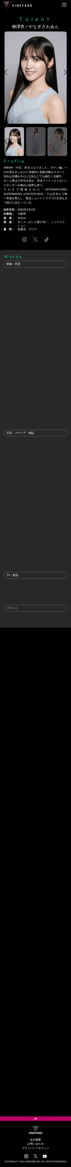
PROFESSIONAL (53, 641)
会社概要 (35, 1139)
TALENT (17, 641)
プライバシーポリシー (35, 1148)
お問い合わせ (35, 1143)
